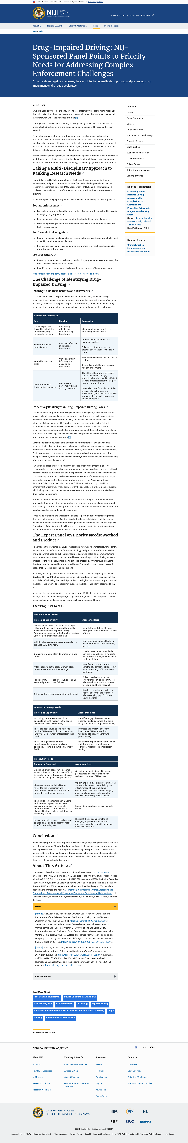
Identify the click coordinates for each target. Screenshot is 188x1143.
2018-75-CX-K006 (102, 872)
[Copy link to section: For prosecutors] (54, 254)
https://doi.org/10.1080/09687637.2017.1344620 (86, 942)
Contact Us (123, 15)
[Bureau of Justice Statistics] (130, 1114)
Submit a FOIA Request (138, 1077)
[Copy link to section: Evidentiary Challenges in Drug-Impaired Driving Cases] (106, 407)
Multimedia (101, 1090)
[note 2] (39, 947)
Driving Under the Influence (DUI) (80, 996)
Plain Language (60, 1134)
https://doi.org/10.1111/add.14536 (62, 965)
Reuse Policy (102, 1096)
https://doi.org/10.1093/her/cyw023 (88, 921)
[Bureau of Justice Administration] (115, 1113)
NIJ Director (38, 1077)
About (113, 15)
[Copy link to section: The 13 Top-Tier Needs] (63, 605)
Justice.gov (170, 1134)
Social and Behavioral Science (60, 1017)
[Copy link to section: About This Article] (70, 865)
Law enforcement (64, 1003)
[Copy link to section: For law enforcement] (60, 205)
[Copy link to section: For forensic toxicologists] (66, 232)
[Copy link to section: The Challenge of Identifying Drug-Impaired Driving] (68, 284)
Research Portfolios (41, 1083)
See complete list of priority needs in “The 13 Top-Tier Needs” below (66, 273)
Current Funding (71, 1077)
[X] (145, 1049)
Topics (40, 31)
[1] (76, 117)
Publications (101, 1077)
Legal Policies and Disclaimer (97, 1134)
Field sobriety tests (43, 1003)
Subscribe (134, 15)
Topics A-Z (145, 15)
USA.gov (158, 1134)
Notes (38, 906)
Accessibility (17, 1134)
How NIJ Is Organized (42, 1070)
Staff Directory (134, 1070)
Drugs (111, 1010)
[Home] (58, 13)
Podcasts (100, 1070)
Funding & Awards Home (75, 1064)
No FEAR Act (119, 1134)
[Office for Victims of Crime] (130, 1123)
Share (155, 17)
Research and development (47, 996)
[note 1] (39, 913)
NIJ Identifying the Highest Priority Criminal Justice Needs (139, 221)
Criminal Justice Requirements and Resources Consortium (138, 248)
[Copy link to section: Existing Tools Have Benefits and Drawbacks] (91, 290)
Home (35, 31)
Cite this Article (43, 976)
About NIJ (37, 1064)
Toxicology (82, 1003)
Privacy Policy (76, 1134)
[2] (69, 437)
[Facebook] (137, 1049)
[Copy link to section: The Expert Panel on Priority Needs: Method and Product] (58, 540)
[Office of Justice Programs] (39, 13)
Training (38, 1017)
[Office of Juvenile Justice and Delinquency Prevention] (114, 1123)
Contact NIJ (133, 1064)
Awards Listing (71, 1070)
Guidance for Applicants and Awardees (77, 1085)
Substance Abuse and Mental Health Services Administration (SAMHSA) (69, 1010)
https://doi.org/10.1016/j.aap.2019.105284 (79, 955)
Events (99, 1064)
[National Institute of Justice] (145, 1113)
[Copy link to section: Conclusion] (56, 835)
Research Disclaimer (42, 1090)
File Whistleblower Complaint (38, 1134)
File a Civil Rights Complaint (140, 1083)
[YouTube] (153, 1049)
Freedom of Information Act (140, 1134)
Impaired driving (100, 1003)
